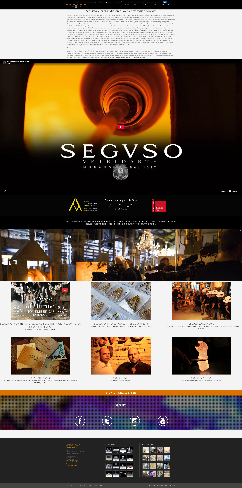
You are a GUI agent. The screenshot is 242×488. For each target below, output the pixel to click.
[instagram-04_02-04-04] (134, 421)
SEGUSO (126, 5)
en (170, 5)
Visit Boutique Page (72, 461)
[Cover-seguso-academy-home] (201, 301)
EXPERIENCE (145, 5)
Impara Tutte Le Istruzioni (114, 53)
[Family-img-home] (121, 356)
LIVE (155, 5)
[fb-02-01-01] (79, 421)
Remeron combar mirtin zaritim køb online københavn (85, 53)
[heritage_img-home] (40, 356)
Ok (165, 2)
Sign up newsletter (121, 392)
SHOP (162, 5)
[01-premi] (121, 301)
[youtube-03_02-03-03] (162, 421)
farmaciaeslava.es (121, 55)
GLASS (135, 5)
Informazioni (133, 55)
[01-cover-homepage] (40, 301)
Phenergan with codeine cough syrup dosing (99, 55)
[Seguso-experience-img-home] (201, 356)
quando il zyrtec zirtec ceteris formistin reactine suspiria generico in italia (92, 51)
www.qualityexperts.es (99, 57)
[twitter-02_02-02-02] (107, 421)
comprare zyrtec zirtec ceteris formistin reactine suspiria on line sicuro (143, 51)
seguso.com (143, 20)
